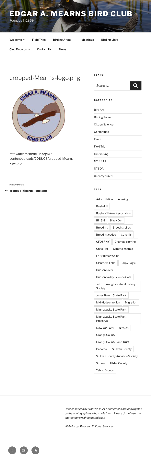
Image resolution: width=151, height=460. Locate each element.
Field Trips (39, 39)
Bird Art (99, 109)
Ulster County (118, 363)
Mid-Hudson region (108, 302)
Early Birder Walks (107, 255)
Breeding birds (122, 227)
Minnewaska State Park (111, 309)
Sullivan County (122, 349)
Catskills (126, 234)
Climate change (123, 248)
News (62, 49)
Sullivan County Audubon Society (117, 356)
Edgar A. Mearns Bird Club (71, 13)
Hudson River (104, 270)
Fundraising (101, 154)
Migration (131, 302)
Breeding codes (106, 234)
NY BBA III (100, 161)
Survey (100, 363)
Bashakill (102, 206)
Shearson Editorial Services (96, 426)
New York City (105, 327)
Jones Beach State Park (111, 295)
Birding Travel (102, 117)
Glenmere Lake (105, 263)
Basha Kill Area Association (113, 213)
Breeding (102, 227)
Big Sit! (100, 220)
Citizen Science (103, 124)
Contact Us (44, 49)
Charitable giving (125, 241)
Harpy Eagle (128, 263)
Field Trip (99, 146)
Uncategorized (103, 176)
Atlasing (123, 199)
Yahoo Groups (105, 370)
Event (97, 139)
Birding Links (109, 39)
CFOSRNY (103, 241)
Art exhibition (104, 199)
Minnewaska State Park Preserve (111, 318)
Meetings (87, 39)
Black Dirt (116, 220)
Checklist (102, 248)
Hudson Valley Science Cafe (113, 277)
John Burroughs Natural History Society (115, 286)
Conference (101, 131)
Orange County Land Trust (112, 342)
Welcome (15, 39)
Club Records (18, 49)
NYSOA (99, 168)
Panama (101, 349)
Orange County (105, 334)
